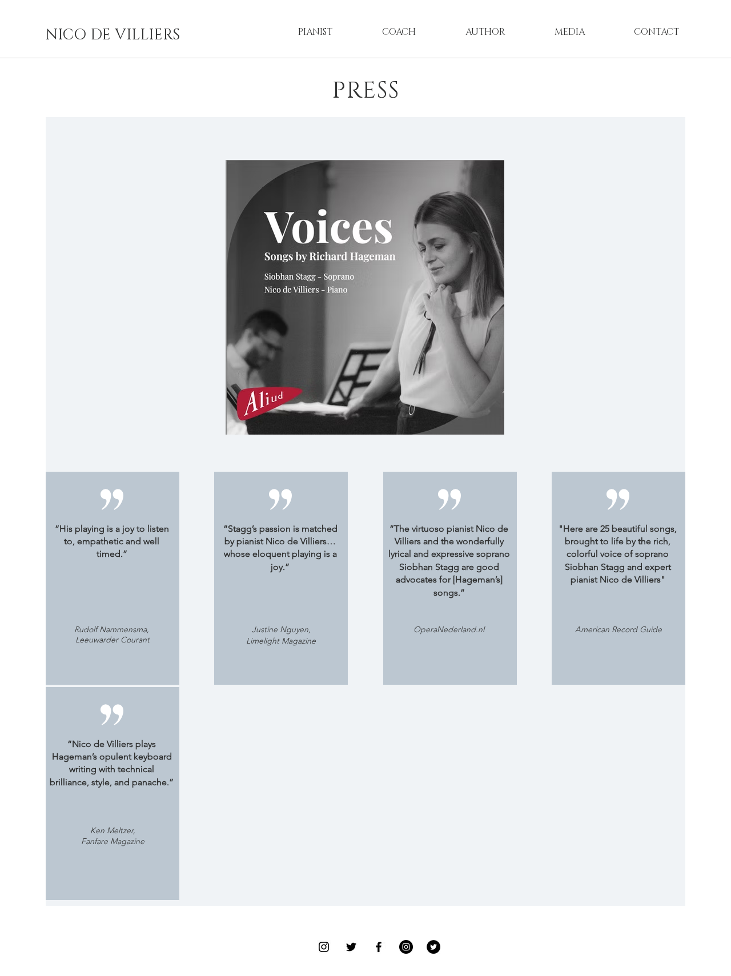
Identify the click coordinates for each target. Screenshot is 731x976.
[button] (315, 32)
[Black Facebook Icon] (378, 947)
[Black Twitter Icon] (351, 947)
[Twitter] (433, 947)
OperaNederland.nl (448, 629)
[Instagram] (324, 947)
